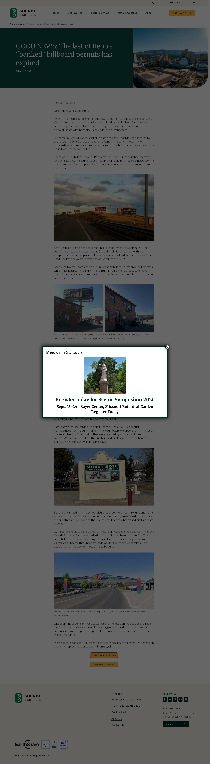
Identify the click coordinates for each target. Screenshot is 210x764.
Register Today (105, 412)
